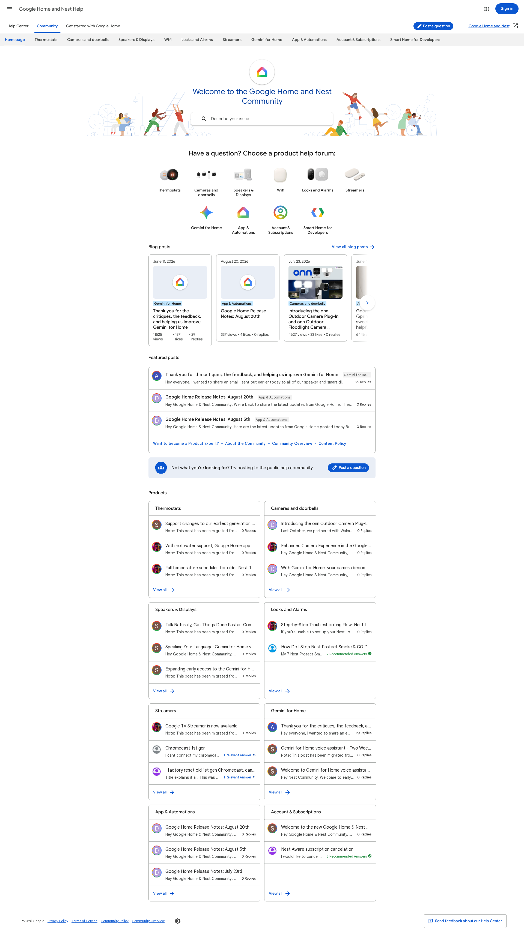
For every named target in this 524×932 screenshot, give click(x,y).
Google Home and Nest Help (51, 9)
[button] (9, 8)
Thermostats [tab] (46, 39)
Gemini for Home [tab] (266, 39)
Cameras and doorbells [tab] (88, 39)
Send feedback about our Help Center (468, 921)
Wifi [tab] (168, 39)
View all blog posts (350, 246)
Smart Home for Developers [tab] (415, 39)
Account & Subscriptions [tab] (358, 39)
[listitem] (180, 300)
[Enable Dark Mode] (177, 921)
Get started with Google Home (93, 26)
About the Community (245, 443)
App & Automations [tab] (309, 39)
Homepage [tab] (15, 39)
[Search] (204, 118)
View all (159, 590)
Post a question (436, 26)
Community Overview (292, 443)
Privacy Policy (57, 921)
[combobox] (262, 118)
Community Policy (115, 921)
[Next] (367, 302)
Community (47, 26)
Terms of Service (84, 921)
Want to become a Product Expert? (186, 443)
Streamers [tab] (232, 39)
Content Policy (332, 443)
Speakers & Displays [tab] (136, 39)
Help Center (18, 26)
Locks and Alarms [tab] (197, 39)
